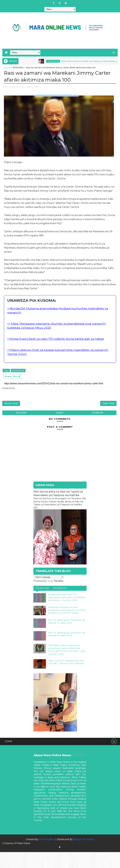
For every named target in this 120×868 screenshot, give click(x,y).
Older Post (108, 403)
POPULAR (42, 588)
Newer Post (11, 403)
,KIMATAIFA (33, 86)
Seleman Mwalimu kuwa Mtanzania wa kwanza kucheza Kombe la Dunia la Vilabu (67, 610)
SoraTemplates (47, 839)
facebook (97, 413)
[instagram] (59, 3)
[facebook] (53, 3)
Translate (58, 581)
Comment (60, 588)
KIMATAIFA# (18, 370)
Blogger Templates (83, 839)
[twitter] (65, 3)
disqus (59, 413)
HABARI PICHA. (39, 61)
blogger (21, 413)
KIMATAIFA (18, 67)
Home (7, 67)
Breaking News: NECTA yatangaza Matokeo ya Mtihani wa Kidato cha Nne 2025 (67, 597)
